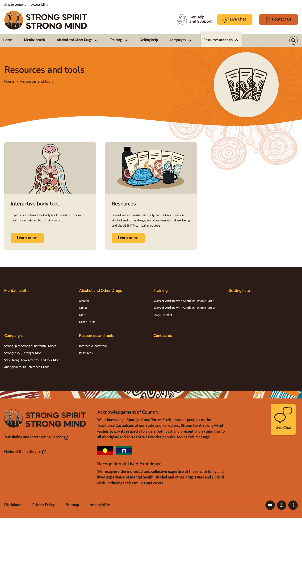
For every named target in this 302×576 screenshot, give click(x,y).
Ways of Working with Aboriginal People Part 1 (184, 301)
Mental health (16, 290)
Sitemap (72, 505)
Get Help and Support (194, 19)
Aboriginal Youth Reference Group (26, 367)
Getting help (239, 290)
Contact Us (281, 21)
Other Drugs (87, 322)
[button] (293, 40)
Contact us (163, 335)
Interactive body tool (93, 346)
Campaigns (14, 335)
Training (161, 290)
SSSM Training (163, 315)
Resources (85, 353)
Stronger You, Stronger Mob (22, 353)
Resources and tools (96, 335)
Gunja (83, 308)
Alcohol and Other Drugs (100, 290)
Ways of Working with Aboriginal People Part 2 (184, 308)
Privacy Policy (43, 505)
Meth (82, 315)
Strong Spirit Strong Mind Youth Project (30, 346)
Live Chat (237, 21)
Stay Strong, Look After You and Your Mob (31, 360)
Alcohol (84, 301)
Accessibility (100, 505)
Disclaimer (13, 505)
